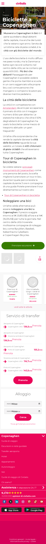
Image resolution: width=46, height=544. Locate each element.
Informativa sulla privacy (19, 541)
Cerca (23, 417)
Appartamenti (8, 461)
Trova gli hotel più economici (23, 424)
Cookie (33, 541)
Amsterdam (9, 108)
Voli (3, 472)
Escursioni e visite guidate (14, 446)
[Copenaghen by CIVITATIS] (21, 3)
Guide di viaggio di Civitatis (14, 477)
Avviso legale (30, 539)
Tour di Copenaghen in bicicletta (22, 195)
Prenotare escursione (22, 245)
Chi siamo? (6, 482)
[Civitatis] (23, 530)
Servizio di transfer (23, 316)
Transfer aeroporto (10, 451)
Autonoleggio (8, 467)
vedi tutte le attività (23, 307)
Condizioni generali (16, 539)
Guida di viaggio (9, 441)
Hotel (4, 456)
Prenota (36, 325)
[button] (3, 3)
